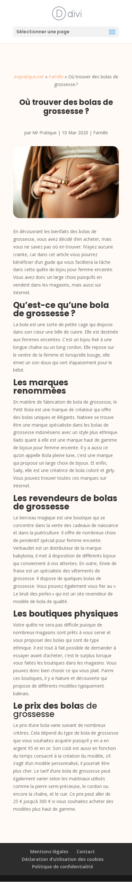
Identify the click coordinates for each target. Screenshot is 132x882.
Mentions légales (49, 851)
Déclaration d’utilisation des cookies (62, 859)
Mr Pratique (44, 133)
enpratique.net (29, 77)
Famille (56, 77)
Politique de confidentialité (62, 866)
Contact (86, 851)
